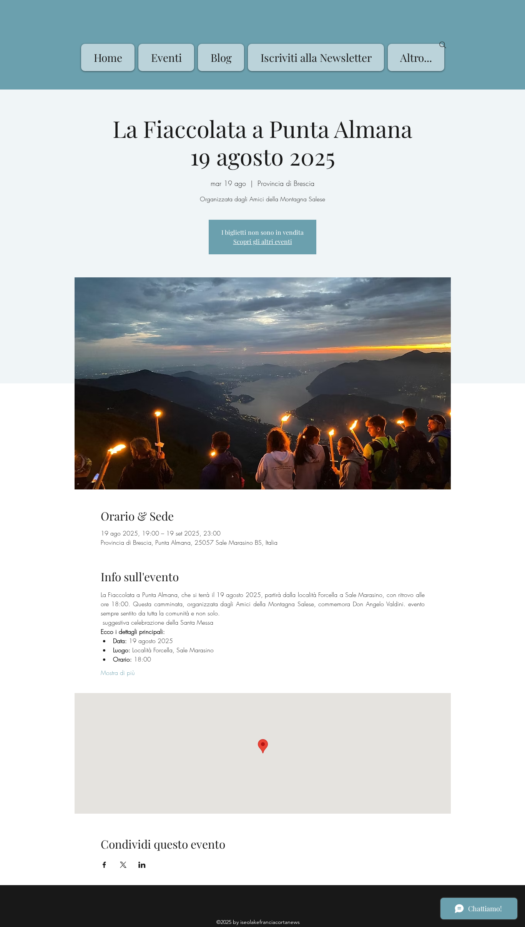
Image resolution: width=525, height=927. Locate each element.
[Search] (443, 45)
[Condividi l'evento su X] (123, 865)
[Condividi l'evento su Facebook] (104, 865)
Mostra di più (118, 672)
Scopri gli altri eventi (262, 241)
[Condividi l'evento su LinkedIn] (142, 865)
